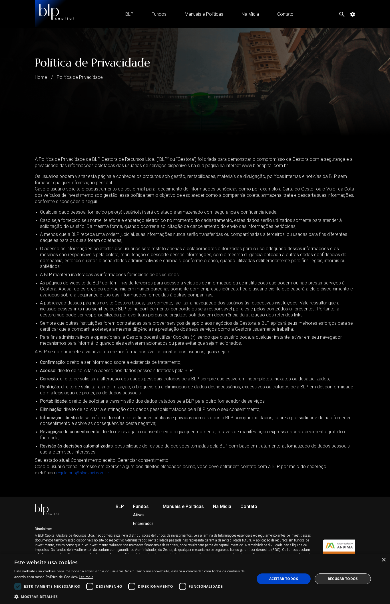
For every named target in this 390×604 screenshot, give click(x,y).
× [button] (383, 560)
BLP (129, 14)
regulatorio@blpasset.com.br (82, 473)
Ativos (138, 515)
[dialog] (195, 579)
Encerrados (143, 523)
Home (41, 77)
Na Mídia (250, 14)
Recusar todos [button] (343, 578)
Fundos (159, 14)
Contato (285, 14)
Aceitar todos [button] (283, 578)
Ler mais (86, 576)
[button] (130, 596)
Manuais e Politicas (204, 14)
